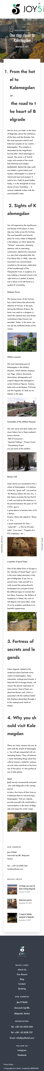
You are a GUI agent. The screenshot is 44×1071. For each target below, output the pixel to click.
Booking (22, 988)
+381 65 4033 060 (24, 1026)
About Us (22, 969)
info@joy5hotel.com (15, 869)
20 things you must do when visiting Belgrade (27, 887)
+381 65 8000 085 (19, 865)
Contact (22, 983)
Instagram (22, 1050)
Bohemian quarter (25, 899)
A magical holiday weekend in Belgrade (26, 916)
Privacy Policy (8, 1064)
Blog (22, 979)
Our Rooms (22, 974)
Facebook (22, 1055)
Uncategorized (22, 30)
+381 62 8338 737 (24, 1032)
